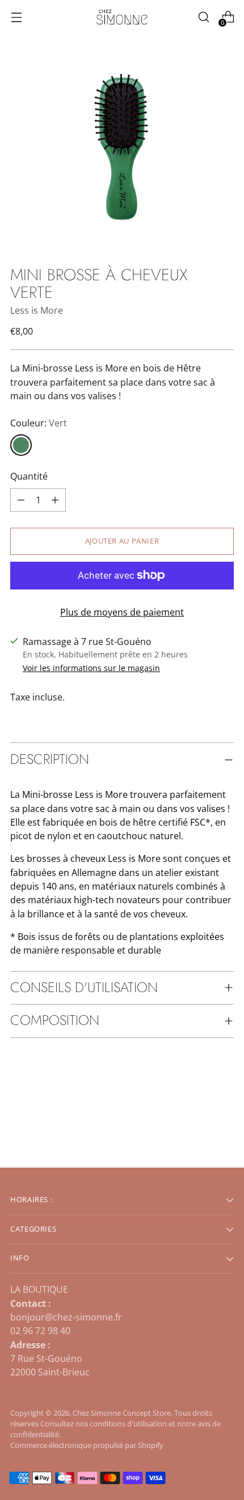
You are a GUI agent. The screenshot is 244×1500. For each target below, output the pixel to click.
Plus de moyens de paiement (122, 612)
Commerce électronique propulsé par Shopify (86, 1445)
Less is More (36, 310)
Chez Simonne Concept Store (122, 1413)
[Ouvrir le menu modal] (16, 17)
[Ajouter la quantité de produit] (21, 500)
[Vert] (21, 445)
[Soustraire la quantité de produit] (55, 500)
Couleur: (38, 423)
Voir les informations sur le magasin (91, 668)
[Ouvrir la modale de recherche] (203, 17)
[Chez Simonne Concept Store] (122, 17)
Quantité (29, 476)
